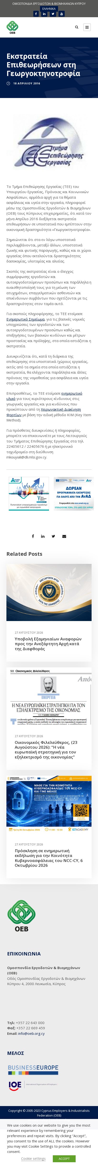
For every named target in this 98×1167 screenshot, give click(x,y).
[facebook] (36, 14)
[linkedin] (44, 14)
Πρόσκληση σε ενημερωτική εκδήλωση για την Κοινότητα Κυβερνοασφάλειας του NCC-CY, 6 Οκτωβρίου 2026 (49, 858)
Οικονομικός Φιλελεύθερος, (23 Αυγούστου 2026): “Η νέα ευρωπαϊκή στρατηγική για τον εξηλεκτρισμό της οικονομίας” (46, 750)
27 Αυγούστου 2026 (29, 633)
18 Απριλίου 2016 (26, 83)
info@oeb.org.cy (31, 1033)
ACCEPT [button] (64, 1158)
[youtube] (62, 14)
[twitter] (53, 14)
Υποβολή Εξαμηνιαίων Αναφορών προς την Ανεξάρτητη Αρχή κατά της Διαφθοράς (48, 643)
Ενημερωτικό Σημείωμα (25, 319)
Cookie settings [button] (33, 1158)
